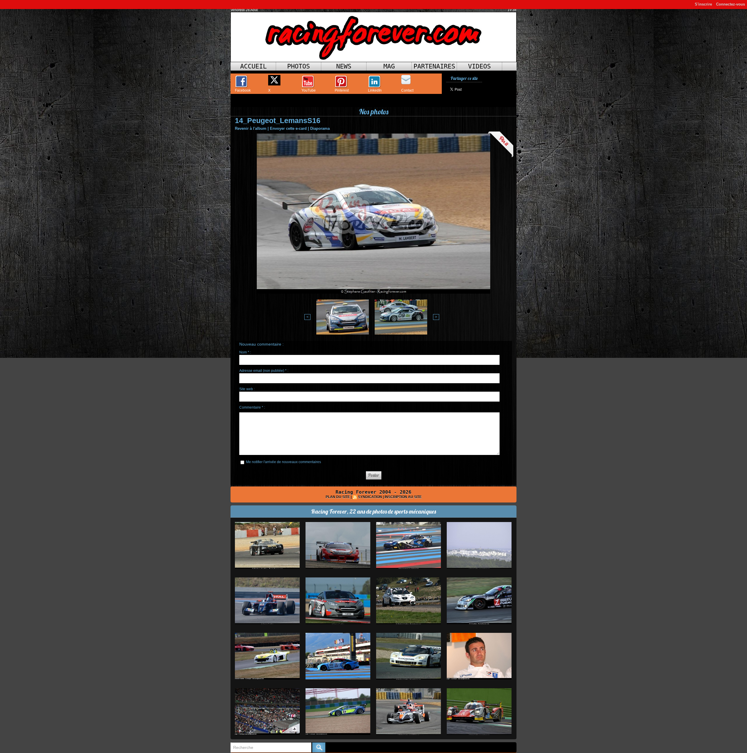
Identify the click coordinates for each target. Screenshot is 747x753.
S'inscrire (703, 4)
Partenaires (434, 66)
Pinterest (342, 90)
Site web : (247, 389)
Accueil (253, 66)
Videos (479, 66)
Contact (407, 90)
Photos (298, 66)
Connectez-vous (730, 4)
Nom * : (245, 352)
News (343, 66)
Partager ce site (464, 78)
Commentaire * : (252, 407)
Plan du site (338, 497)
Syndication (370, 497)
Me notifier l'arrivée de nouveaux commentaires (283, 462)
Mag (389, 66)
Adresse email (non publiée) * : (263, 371)
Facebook (243, 90)
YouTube (308, 90)
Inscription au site (403, 497)
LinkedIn (375, 90)
